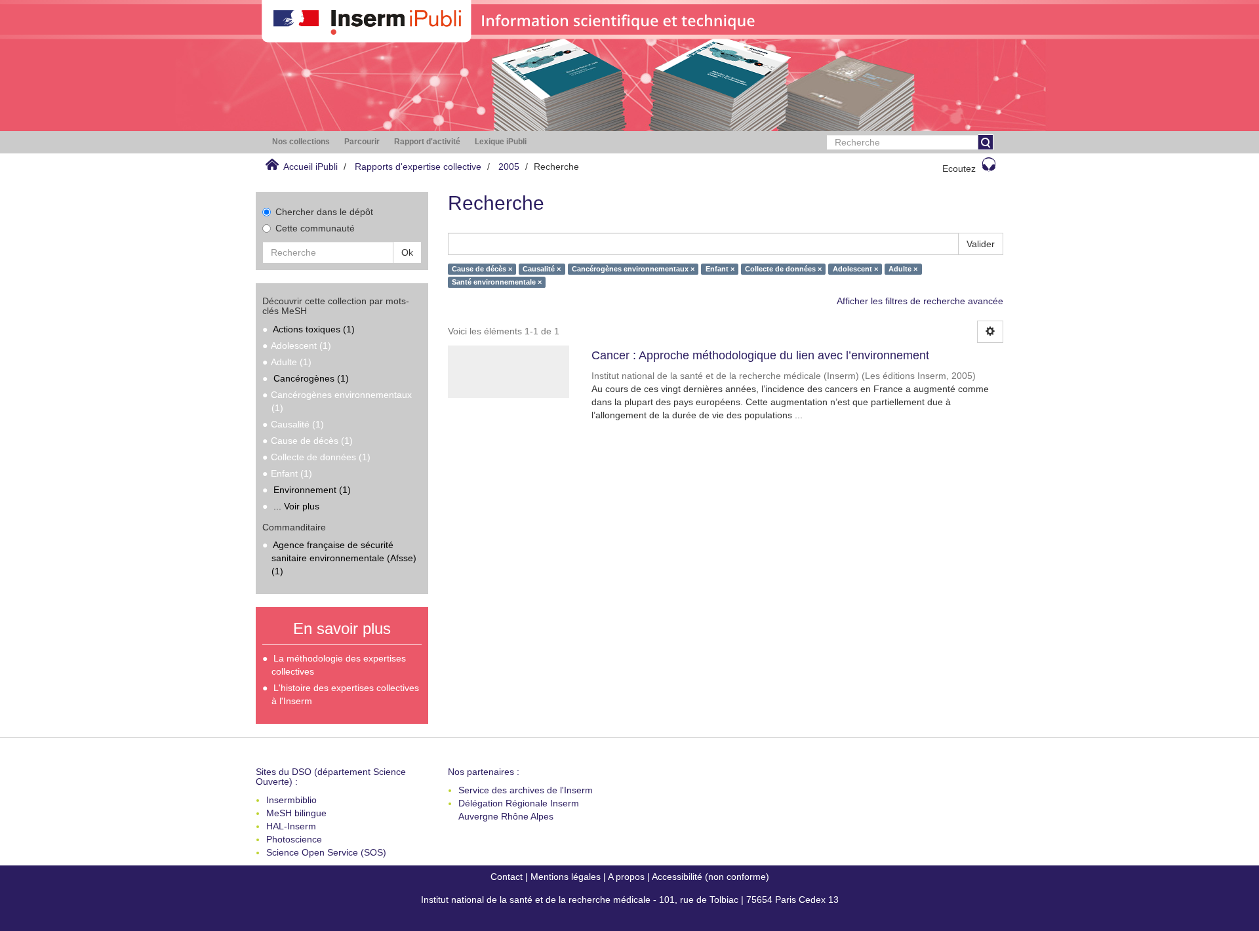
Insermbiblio (291, 800)
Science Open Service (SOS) (326, 852)
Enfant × (720, 269)
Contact (506, 876)
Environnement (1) (312, 490)
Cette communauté (315, 228)
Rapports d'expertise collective (418, 166)
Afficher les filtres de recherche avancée (920, 301)
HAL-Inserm (291, 826)
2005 (508, 166)
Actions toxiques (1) (314, 329)
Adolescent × (855, 269)
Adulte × (903, 269)
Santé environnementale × (497, 282)
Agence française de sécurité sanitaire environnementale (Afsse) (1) (343, 558)
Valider (981, 244)
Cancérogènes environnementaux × (633, 269)
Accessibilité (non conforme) (710, 876)
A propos (626, 876)
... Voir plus (296, 506)
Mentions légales (565, 876)
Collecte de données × (783, 269)
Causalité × (542, 269)
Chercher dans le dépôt (324, 212)
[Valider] (985, 142)
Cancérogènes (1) (311, 378)
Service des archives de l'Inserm (525, 790)
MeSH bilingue (296, 813)
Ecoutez (959, 168)
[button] (301, 142)
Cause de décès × (482, 269)
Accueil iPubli (310, 166)
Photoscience (294, 839)
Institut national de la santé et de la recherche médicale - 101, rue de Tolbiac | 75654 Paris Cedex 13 (630, 899)
